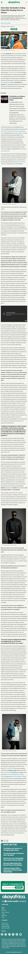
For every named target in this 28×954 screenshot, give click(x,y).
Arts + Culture (5, 912)
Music (3, 909)
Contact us (5, 923)
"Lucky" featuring (10, 772)
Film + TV (4, 910)
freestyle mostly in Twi (18, 133)
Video (3, 914)
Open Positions (6, 928)
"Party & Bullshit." (18, 776)
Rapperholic (12, 482)
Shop (3, 917)
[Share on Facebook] (11, 29)
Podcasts (4, 915)
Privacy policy (5, 924)
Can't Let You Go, (8, 768)
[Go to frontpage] (14, 2)
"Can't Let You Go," (13, 72)
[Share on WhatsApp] (16, 29)
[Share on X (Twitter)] (14, 29)
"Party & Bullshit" (5, 82)
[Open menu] (2, 2)
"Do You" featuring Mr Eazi (13, 774)
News (3, 907)
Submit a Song (5, 926)
